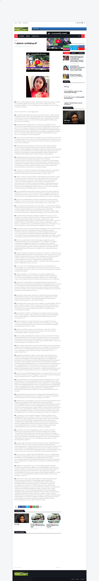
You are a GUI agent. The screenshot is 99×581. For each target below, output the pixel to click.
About (19, 22)
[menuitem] (16, 36)
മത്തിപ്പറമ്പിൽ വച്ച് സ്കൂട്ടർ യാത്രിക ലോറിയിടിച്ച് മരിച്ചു (76, 75)
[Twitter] (27, 507)
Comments (81, 53)
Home (15, 22)
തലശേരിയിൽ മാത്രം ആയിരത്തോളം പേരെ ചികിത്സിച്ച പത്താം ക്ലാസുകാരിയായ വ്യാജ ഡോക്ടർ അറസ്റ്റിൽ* (77, 68)
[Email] (37, 507)
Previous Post (18, 567)
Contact (83, 579)
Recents (74, 53)
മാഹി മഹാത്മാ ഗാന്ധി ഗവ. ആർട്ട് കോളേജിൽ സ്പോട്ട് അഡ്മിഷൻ (52, 525)
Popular (66, 53)
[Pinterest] (30, 507)
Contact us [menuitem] (35, 36)
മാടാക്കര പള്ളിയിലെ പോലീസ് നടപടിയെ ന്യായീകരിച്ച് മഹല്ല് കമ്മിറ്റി (37, 525)
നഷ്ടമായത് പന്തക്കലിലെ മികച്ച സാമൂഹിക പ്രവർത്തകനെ (73, 103)
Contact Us (25, 22)
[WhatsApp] (34, 507)
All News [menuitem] (21, 36)
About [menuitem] (28, 36)
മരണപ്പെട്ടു (16, 524)
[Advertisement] (43, 11)
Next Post (58, 567)
